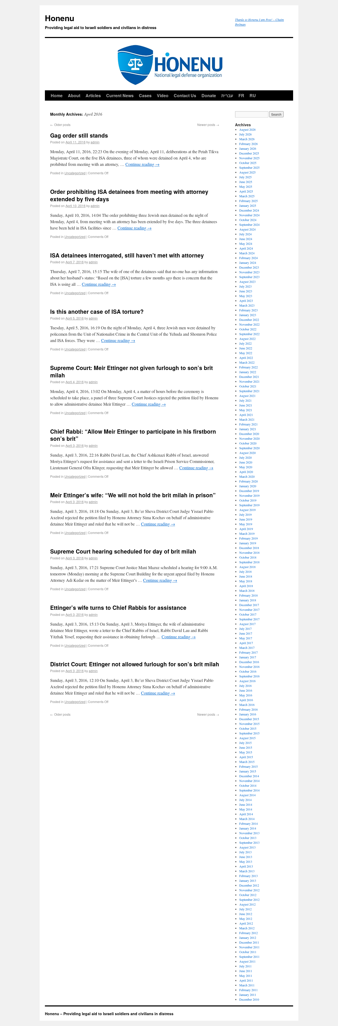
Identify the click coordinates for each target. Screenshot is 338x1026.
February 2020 (248, 481)
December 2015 (249, 719)
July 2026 (245, 134)
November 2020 (249, 438)
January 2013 (247, 880)
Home (57, 95)
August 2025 (247, 172)
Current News (120, 95)
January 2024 (247, 262)
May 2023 (245, 296)
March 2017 (247, 647)
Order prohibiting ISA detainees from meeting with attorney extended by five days (129, 195)
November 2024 (249, 215)
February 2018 (248, 595)
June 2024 (245, 239)
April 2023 (246, 300)
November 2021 (249, 381)
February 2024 (248, 258)
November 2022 (249, 324)
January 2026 (247, 148)
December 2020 (249, 434)
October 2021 (247, 386)
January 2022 (247, 372)
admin (95, 142)
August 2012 (247, 904)
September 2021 (249, 391)
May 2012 (245, 918)
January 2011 (247, 994)
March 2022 (247, 362)
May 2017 (245, 638)
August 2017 (247, 624)
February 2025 (248, 201)
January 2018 (247, 600)
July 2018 (245, 571)
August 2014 (247, 795)
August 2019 (247, 510)
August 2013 (247, 847)
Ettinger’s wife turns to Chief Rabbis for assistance (118, 607)
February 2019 (248, 538)
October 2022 (247, 329)
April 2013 (246, 866)
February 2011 (248, 990)
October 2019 (247, 500)
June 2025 (245, 182)
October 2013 (247, 838)
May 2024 (245, 243)
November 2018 (249, 552)
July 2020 (245, 457)
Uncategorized (75, 173)
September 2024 (249, 224)
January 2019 (247, 543)
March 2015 (247, 762)
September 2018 (249, 562)
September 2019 (249, 505)
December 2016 (249, 662)
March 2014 (247, 819)
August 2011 (247, 961)
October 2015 (247, 728)
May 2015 (245, 752)
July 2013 (245, 852)
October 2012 (247, 895)
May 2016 (245, 695)
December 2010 (249, 999)
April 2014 (246, 814)
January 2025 (247, 205)
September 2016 (249, 676)
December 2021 (249, 376)
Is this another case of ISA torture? (97, 311)
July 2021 (245, 400)
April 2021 (246, 415)
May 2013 (245, 861)
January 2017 (247, 657)
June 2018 (245, 576)
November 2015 (249, 724)
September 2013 (249, 842)
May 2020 (245, 467)
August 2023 (247, 281)
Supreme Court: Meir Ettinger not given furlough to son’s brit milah (131, 371)
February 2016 (248, 709)
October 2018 (247, 557)
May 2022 (245, 353)
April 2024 (246, 248)
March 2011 (247, 985)
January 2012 (247, 937)
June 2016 (245, 690)
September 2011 (249, 956)
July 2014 (245, 800)
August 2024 (247, 229)
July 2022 (245, 343)
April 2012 (246, 923)
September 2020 (249, 448)
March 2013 (247, 871)
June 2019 (245, 519)
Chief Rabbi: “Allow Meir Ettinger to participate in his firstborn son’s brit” (133, 434)
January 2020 (247, 486)
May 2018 (245, 581)
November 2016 (249, 666)
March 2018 (247, 590)
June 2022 (245, 348)
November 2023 (249, 272)
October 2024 (247, 220)
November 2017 (249, 609)
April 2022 (246, 357)
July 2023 (245, 286)
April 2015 (246, 757)
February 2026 (248, 144)
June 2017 (245, 633)
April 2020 (246, 472)
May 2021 (245, 410)
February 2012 (248, 933)
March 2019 (247, 533)
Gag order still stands (79, 135)
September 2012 (249, 899)
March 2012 (247, 928)
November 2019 (249, 495)
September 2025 (249, 167)
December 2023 (249, 267)
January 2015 (247, 771)
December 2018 (249, 548)
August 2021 (247, 395)
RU (253, 95)
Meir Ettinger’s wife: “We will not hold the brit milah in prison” (133, 495)
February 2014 (248, 823)
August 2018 (247, 567)
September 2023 (249, 277)
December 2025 (249, 153)
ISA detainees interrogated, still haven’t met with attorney (127, 255)
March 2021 (247, 419)
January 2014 (247, 828)
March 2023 (247, 305)
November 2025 (249, 158)
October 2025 (247, 163)
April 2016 (246, 700)
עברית (227, 95)
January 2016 (247, 714)
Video (162, 95)
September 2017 (249, 619)
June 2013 (245, 857)
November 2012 (249, 890)
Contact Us (185, 95)
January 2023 (247, 315)
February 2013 (248, 876)
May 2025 (245, 186)
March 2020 (247, 476)
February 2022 (248, 367)
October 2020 (247, 443)
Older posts (60, 124)
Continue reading (142, 164)
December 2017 (249, 605)
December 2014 (249, 776)
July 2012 (245, 909)
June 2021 (245, 405)
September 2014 (249, 790)
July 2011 (245, 966)
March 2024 (247, 253)
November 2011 (249, 947)
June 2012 (245, 914)
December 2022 (249, 319)
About (74, 95)
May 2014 (245, 809)
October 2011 (247, 952)
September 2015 (249, 733)
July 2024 (245, 234)
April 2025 (246, 191)
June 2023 (245, 291)
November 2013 (249, 833)
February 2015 (248, 766)
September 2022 (249, 334)
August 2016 (247, 681)
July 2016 (245, 685)
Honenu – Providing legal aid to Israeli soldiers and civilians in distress (109, 1013)
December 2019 (249, 491)
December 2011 (249, 942)
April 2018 (246, 586)
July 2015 (245, 743)
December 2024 (249, 210)
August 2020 (247, 453)
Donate (208, 95)
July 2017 (245, 628)
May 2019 (245, 524)
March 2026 (247, 139)
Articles (93, 95)
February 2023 (248, 310)
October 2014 (247, 785)
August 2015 (247, 738)
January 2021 (247, 429)
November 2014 (249, 781)
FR (241, 95)
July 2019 (245, 514)
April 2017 (246, 643)
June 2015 (245, 747)
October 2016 (247, 671)
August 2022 (247, 338)
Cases (145, 95)
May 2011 (245, 975)
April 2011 (246, 980)
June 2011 (245, 971)
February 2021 (248, 424)
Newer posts (208, 124)
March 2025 (247, 196)
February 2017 (248, 652)
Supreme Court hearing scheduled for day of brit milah (123, 551)
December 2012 (249, 885)
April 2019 (246, 529)
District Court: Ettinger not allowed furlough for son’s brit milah (134, 664)
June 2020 (245, 462)
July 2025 (245, 177)
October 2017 (247, 614)
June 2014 (245, 804)
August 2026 (247, 129)
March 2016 (247, 704)
